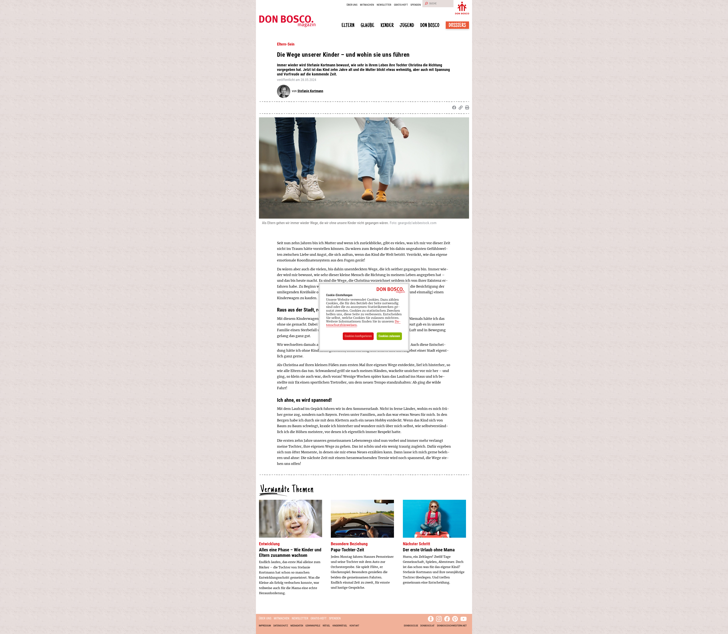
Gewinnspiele (312, 625)
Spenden (415, 4)
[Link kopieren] (460, 108)
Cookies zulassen (389, 336)
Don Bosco (429, 26)
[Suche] (425, 3)
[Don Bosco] (462, 7)
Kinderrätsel (340, 625)
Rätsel (326, 625)
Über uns (352, 4)
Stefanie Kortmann (310, 91)
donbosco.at (427, 625)
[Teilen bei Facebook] (453, 108)
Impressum (265, 625)
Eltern (348, 26)
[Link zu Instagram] (439, 618)
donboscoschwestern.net (452, 625)
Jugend (407, 26)
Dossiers (457, 25)
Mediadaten (296, 625)
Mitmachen (367, 4)
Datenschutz (280, 625)
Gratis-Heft (401, 4)
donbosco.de (411, 625)
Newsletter (384, 4)
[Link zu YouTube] (463, 618)
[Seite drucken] (466, 108)
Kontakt (354, 625)
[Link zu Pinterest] (455, 618)
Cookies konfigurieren (358, 336)
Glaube (367, 26)
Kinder (387, 26)
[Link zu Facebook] (447, 618)
